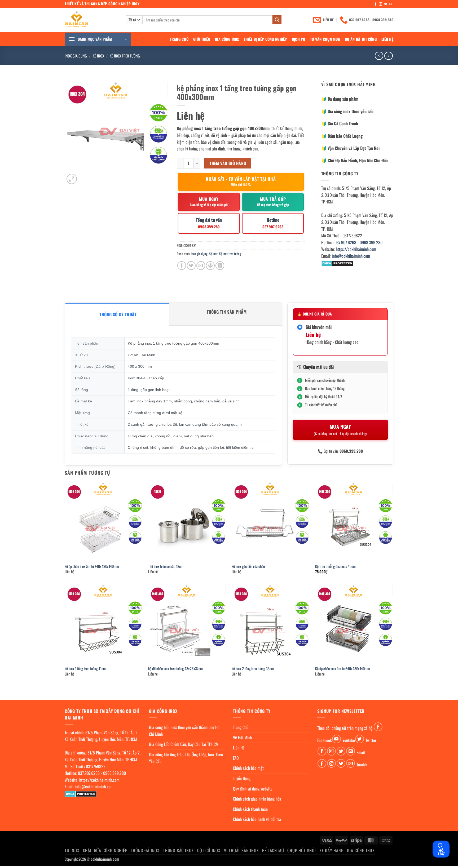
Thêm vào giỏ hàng (228, 163)
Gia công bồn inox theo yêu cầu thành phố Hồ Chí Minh (184, 730)
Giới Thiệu (201, 39)
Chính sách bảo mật (248, 768)
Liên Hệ (387, 39)
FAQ (236, 758)
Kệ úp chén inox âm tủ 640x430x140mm (342, 668)
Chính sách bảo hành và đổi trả (257, 819)
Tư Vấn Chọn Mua (325, 39)
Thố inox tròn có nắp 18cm (165, 566)
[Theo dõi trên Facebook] (375, 4)
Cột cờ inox (209, 850)
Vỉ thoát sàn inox (241, 850)
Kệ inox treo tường (125, 56)
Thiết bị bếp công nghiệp (265, 39)
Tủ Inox (72, 850)
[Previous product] (388, 56)
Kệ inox (98, 56)
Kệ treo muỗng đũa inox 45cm (335, 566)
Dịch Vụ (298, 39)
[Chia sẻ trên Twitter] (191, 265)
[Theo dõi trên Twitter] (385, 4)
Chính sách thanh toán (250, 809)
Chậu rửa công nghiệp (105, 850)
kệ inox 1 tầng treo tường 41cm (85, 668)
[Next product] (379, 56)
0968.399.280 (371, 242)
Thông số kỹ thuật (117, 314)
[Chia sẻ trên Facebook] (181, 265)
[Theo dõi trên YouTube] (336, 739)
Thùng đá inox (145, 850)
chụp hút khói (301, 850)
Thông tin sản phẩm (227, 312)
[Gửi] (276, 19)
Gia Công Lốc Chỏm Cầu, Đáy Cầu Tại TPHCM (184, 744)
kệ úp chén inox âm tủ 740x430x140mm (92, 566)
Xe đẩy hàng (331, 850)
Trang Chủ (179, 39)
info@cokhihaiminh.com (351, 256)
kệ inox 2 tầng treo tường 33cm (253, 668)
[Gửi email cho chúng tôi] (390, 4)
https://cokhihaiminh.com (356, 249)
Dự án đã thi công (361, 39)
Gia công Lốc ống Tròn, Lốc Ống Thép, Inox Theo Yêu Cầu (186, 758)
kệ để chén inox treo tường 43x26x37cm (175, 668)
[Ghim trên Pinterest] (210, 265)
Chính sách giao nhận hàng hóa (257, 799)
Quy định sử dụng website (252, 788)
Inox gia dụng (76, 56)
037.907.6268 (345, 242)
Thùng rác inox (178, 850)
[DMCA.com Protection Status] (337, 263)
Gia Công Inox (227, 39)
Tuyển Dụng (241, 778)
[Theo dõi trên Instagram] (380, 4)
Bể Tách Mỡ (273, 850)
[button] (98, 39)
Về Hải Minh (242, 737)
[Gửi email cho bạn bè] (200, 265)
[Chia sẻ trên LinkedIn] (219, 265)
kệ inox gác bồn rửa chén (248, 566)
